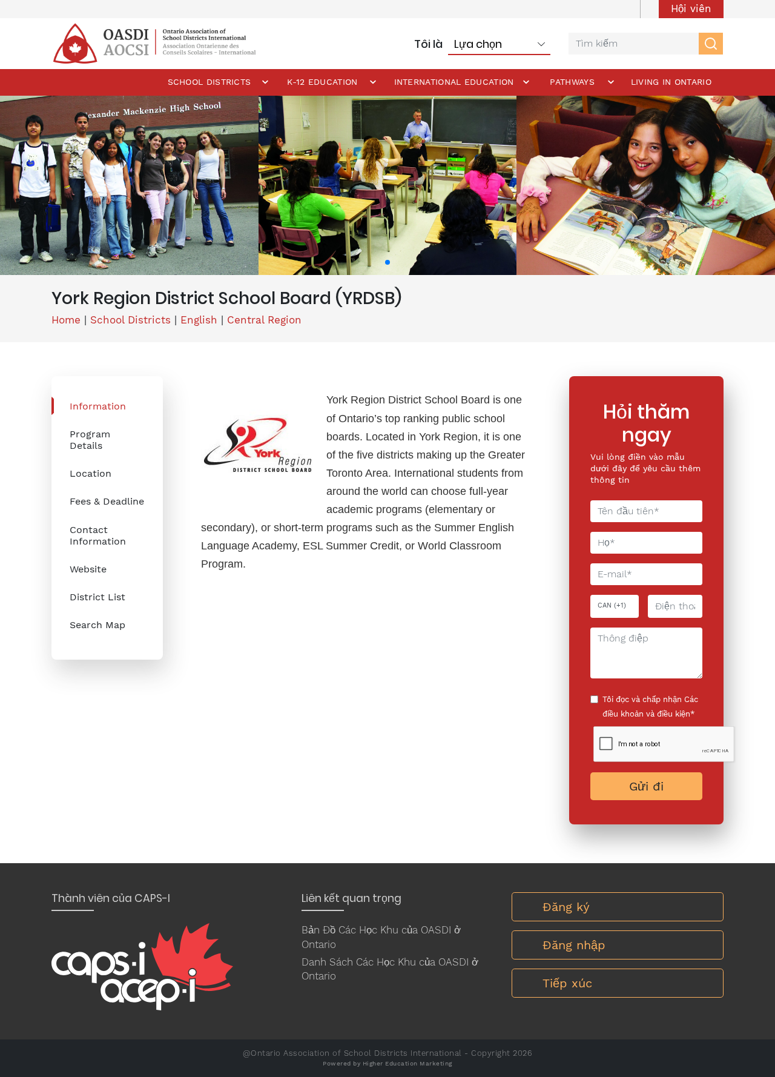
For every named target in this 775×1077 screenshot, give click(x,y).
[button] (387, 262)
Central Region (264, 320)
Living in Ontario (671, 82)
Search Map (97, 625)
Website (88, 569)
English (198, 320)
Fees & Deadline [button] (107, 501)
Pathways (572, 82)
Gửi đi (646, 786)
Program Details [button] (90, 439)
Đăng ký (566, 907)
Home (66, 320)
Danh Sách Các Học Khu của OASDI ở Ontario (390, 969)
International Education (454, 82)
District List (97, 597)
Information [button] (98, 406)
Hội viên (691, 8)
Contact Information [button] (98, 535)
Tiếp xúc (567, 983)
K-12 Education (322, 82)
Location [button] (90, 473)
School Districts (209, 82)
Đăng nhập (573, 945)
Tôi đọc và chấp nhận (650, 706)
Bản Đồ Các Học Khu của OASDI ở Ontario (381, 937)
